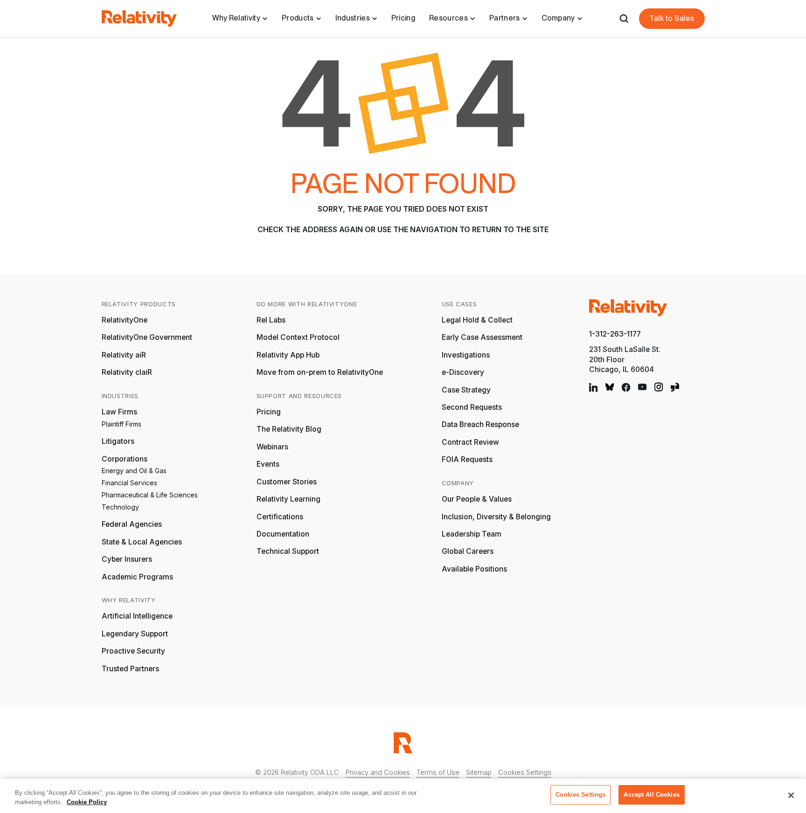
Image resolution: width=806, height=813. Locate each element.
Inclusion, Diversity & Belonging (496, 516)
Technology (120, 507)
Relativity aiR (124, 355)
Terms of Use (438, 772)
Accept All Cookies (651, 794)
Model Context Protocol (298, 337)
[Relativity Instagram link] (658, 387)
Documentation (283, 534)
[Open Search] (624, 18)
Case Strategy (466, 390)
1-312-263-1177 (615, 334)
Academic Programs (137, 576)
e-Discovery (463, 372)
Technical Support (288, 551)
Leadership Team (471, 534)
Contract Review (470, 442)
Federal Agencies (132, 524)
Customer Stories (287, 481)
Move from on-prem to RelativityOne (320, 372)
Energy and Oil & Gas (134, 471)
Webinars (272, 446)
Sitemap (479, 772)
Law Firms (119, 411)
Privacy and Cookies (378, 772)
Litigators (118, 441)
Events (268, 464)
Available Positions (474, 569)
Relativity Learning (288, 499)
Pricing (403, 18)
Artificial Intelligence (137, 616)
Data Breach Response (480, 424)
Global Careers (467, 551)
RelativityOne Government (147, 337)
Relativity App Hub (288, 355)
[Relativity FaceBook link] (626, 387)
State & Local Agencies (142, 541)
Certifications (280, 516)
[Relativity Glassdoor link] (675, 387)
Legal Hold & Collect (477, 320)
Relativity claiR (127, 372)
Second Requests (472, 407)
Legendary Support (135, 633)
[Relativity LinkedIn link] (593, 387)
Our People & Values (477, 499)
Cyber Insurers (127, 559)
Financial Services (129, 483)
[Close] (791, 795)
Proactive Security (133, 651)
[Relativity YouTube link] (642, 387)
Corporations (124, 459)
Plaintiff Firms (121, 424)
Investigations (466, 355)
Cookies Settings (524, 772)
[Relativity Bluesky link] (609, 387)
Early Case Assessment (482, 337)
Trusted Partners (130, 668)
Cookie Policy (87, 802)
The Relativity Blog (289, 429)
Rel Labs (271, 320)
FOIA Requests (467, 459)
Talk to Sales (671, 18)
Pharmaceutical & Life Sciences (150, 495)
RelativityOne (124, 320)
